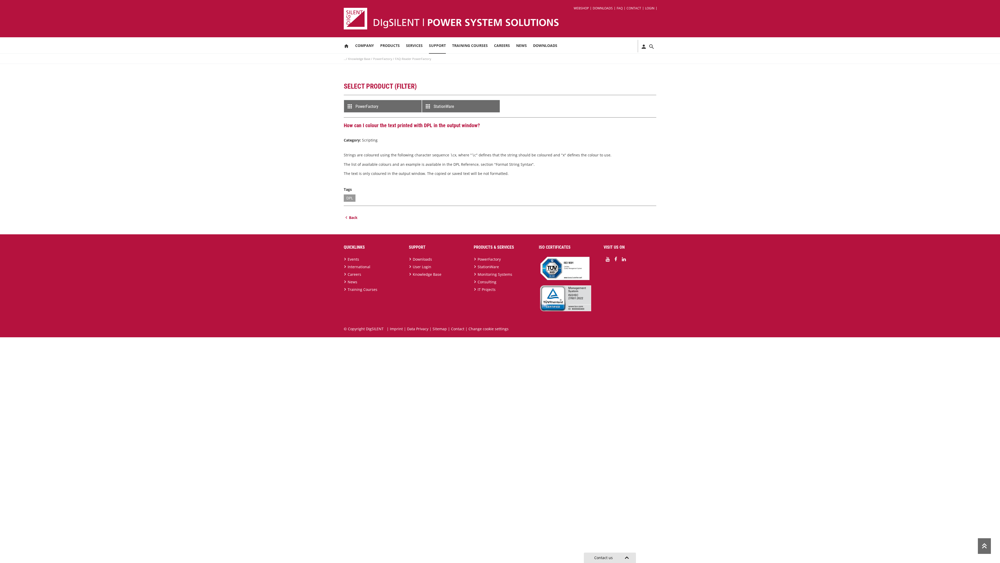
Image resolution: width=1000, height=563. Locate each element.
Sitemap (440, 328)
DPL (349, 197)
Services (414, 45)
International (359, 266)
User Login (422, 266)
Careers (502, 45)
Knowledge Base (359, 59)
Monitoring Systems (495, 274)
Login (649, 8)
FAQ (620, 8)
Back (353, 217)
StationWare (444, 106)
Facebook (616, 259)
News (521, 45)
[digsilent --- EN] (503, 18)
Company (364, 45)
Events (353, 259)
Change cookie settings (488, 328)
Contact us (612, 558)
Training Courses (470, 45)
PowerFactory (383, 59)
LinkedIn (624, 259)
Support (437, 45)
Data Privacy (417, 328)
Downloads (603, 8)
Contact (634, 8)
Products (390, 45)
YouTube (607, 259)
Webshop (581, 8)
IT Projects (487, 289)
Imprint (396, 328)
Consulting (487, 281)
